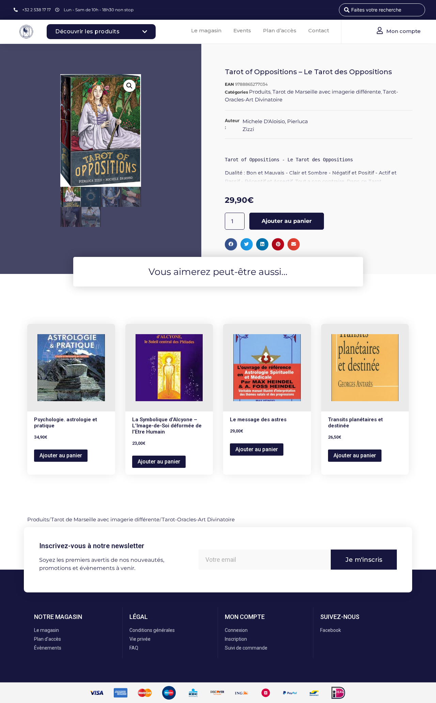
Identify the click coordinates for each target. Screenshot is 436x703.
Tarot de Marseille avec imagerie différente (326, 91)
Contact (318, 30)
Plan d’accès (279, 30)
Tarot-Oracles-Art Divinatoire (198, 519)
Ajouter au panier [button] (61, 455)
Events (242, 30)
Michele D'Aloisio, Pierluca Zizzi (275, 125)
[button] (129, 86)
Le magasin (206, 30)
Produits (259, 91)
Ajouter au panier (287, 221)
